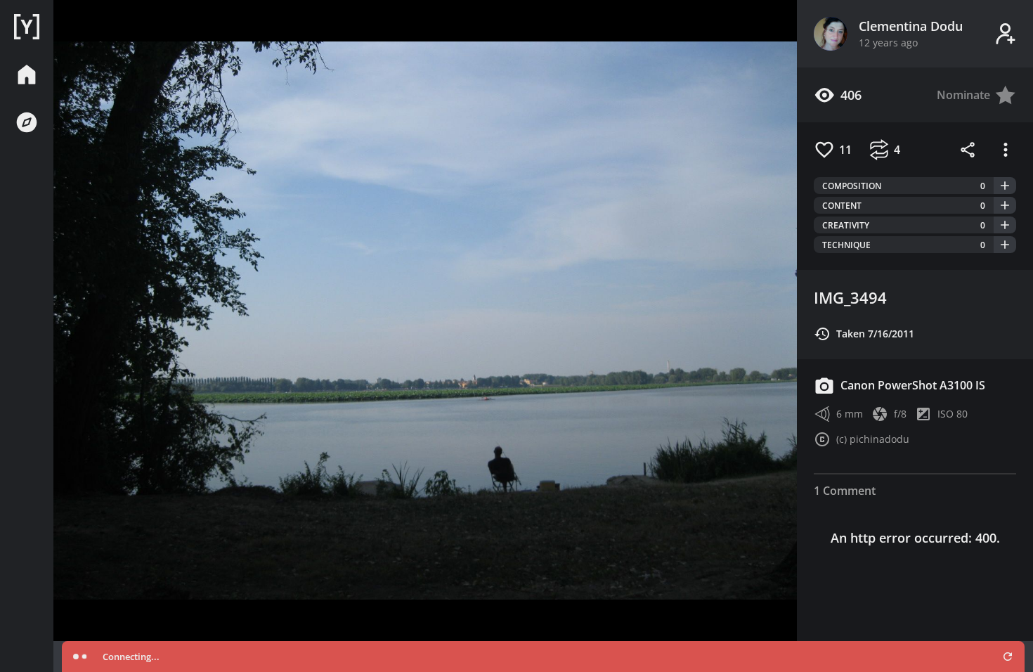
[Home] (27, 27)
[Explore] (27, 122)
